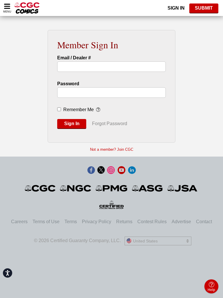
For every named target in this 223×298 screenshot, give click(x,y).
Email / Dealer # (74, 57)
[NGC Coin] (76, 188)
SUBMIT (204, 8)
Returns (124, 221)
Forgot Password (109, 123)
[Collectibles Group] (111, 205)
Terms (70, 221)
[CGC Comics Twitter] (101, 170)
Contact (204, 221)
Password (68, 83)
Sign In (176, 8)
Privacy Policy (96, 221)
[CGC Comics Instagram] (111, 170)
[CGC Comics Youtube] (121, 170)
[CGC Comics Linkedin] (131, 170)
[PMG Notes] (112, 188)
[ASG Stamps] (147, 188)
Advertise (181, 221)
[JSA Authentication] (182, 188)
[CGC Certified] (27, 8)
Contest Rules (152, 221)
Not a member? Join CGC (111, 149)
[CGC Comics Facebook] (91, 170)
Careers (19, 221)
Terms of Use (46, 221)
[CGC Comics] (40, 188)
